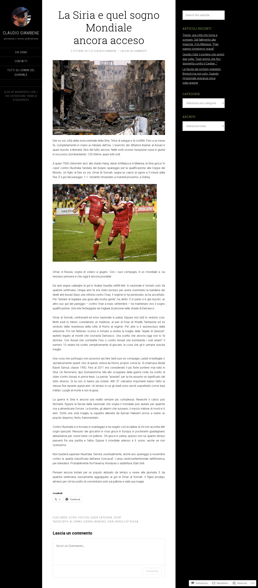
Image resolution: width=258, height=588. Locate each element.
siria (111, 521)
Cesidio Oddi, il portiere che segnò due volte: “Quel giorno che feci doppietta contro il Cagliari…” (203, 59)
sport (117, 517)
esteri (73, 517)
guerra (88, 521)
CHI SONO (21, 52)
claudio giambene (21, 32)
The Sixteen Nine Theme (19, 96)
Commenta (152, 571)
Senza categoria (101, 517)
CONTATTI (21, 61)
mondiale (100, 521)
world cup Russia (126, 521)
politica (83, 517)
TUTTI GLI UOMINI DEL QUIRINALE (21, 72)
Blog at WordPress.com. (20, 92)
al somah (76, 521)
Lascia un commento (133, 51)
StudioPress (21, 99)
